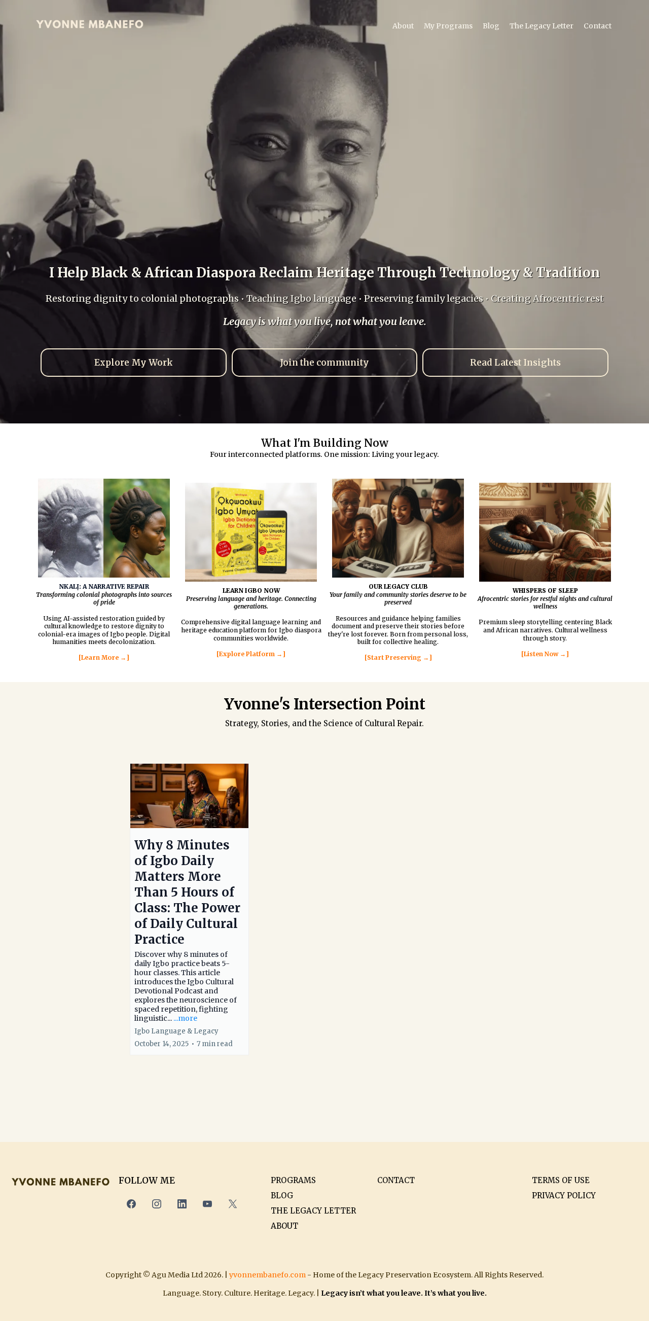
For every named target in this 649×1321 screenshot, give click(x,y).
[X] (232, 1204)
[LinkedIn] (182, 1204)
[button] (189, 909)
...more (185, 1018)
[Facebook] (131, 1204)
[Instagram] (156, 1204)
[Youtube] (207, 1204)
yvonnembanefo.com (267, 1274)
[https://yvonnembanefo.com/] (89, 26)
